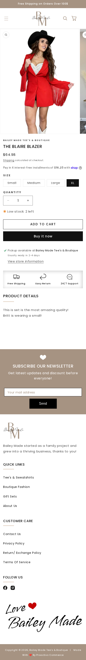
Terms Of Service (17, 562)
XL (73, 183)
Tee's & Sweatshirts (18, 477)
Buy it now (43, 236)
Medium (36, 184)
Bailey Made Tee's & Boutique (48, 650)
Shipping (8, 160)
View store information (26, 261)
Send (43, 403)
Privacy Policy (13, 543)
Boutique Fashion (16, 487)
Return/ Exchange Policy (22, 553)
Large (57, 184)
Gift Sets (10, 496)
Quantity (12, 192)
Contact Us (12, 534)
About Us (10, 506)
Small (14, 184)
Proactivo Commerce (50, 655)
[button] (6, 18)
